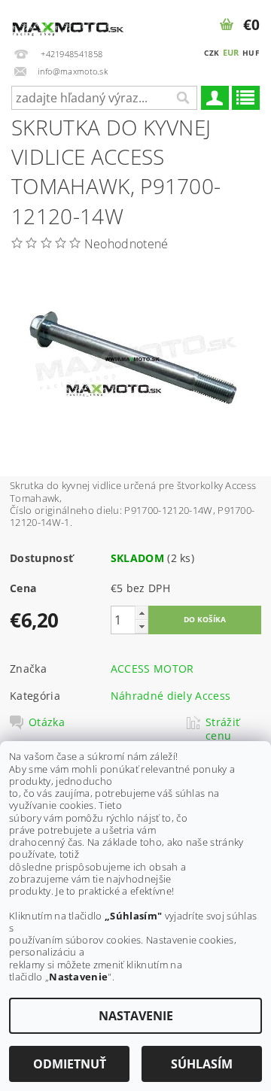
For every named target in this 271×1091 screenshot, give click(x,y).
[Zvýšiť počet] (141, 613)
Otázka (47, 722)
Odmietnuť (69, 1064)
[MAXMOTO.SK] (67, 19)
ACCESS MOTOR (152, 668)
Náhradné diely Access (171, 695)
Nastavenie (136, 1015)
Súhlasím (202, 1064)
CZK (211, 52)
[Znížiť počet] (141, 626)
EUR (231, 52)
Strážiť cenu (222, 729)
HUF (250, 52)
